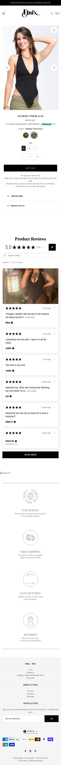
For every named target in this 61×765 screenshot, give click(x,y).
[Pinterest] (35, 751)
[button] (43, 247)
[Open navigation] (9, 13)
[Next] (54, 68)
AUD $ (30, 731)
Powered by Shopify (36, 761)
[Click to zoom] (54, 30)
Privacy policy (29, 758)
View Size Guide (17, 196)
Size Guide (30, 678)
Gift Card (30, 691)
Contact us (30, 673)
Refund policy (18, 758)
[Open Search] (52, 13)
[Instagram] (30, 751)
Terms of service (42, 758)
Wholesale (30, 697)
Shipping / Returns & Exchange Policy (30, 675)
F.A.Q (30, 670)
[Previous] (7, 68)
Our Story (30, 694)
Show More (30, 317)
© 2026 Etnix (22, 761)
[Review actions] (54, 308)
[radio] (25, 135)
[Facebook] (25, 751)
